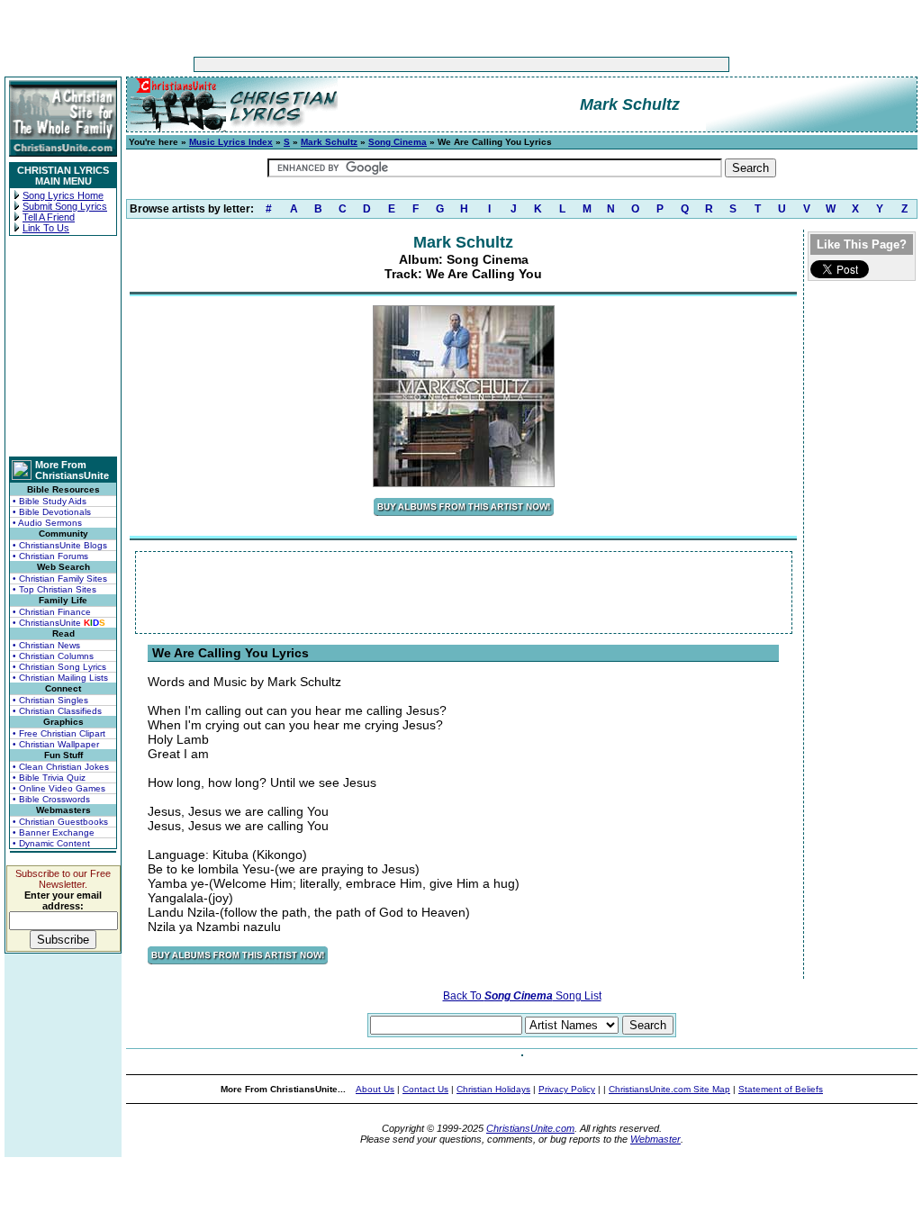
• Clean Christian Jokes (61, 767)
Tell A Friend (49, 217)
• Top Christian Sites (54, 589)
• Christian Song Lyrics (59, 667)
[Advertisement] (405, 64)
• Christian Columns (53, 656)
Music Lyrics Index (231, 142)
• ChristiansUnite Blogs (60, 545)
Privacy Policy (566, 1089)
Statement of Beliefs (780, 1089)
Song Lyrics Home (63, 195)
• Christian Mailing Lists (60, 678)
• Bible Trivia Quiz (49, 777)
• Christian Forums (50, 556)
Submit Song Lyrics (65, 206)
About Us (375, 1089)
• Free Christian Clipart (59, 733)
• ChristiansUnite (59, 623)
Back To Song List (522, 996)
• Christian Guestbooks (60, 822)
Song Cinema (397, 142)
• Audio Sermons (47, 523)
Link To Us (46, 227)
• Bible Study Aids (49, 501)
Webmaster (655, 1139)
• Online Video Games (59, 788)
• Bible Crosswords (51, 799)
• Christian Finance (52, 612)
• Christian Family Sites (60, 578)
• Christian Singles (50, 700)
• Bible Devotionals (52, 512)
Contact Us (425, 1089)
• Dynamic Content (51, 843)
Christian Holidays (493, 1089)
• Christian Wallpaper (56, 744)
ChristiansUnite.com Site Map (669, 1089)
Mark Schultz (329, 142)
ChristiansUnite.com (530, 1128)
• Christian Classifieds (57, 711)
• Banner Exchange (54, 832)
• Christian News (46, 645)
